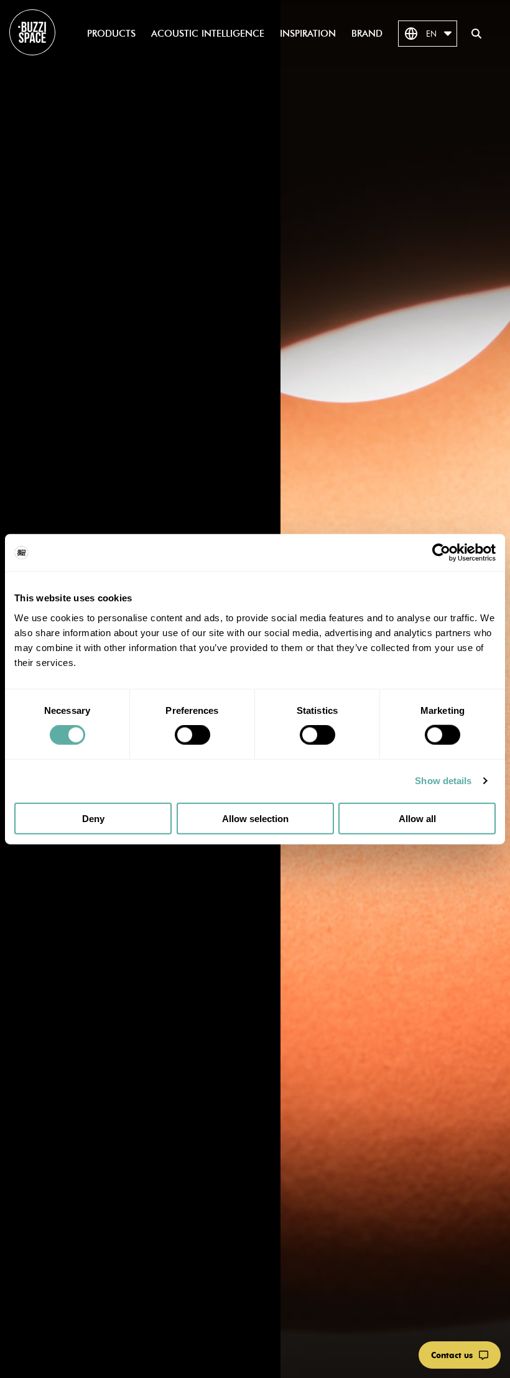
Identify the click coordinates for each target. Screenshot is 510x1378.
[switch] (192, 735)
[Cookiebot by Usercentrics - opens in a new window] (441, 552)
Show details (443, 780)
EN (431, 34)
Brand (366, 33)
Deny (93, 818)
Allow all (417, 818)
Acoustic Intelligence (207, 33)
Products (111, 33)
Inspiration (308, 33)
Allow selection (255, 818)
